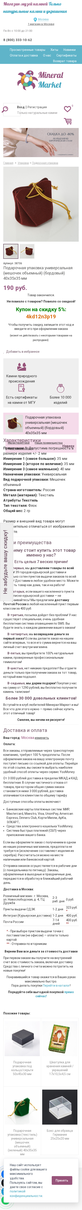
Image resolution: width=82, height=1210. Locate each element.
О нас (47, 55)
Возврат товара (65, 61)
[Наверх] (67, 435)
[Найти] (5, 109)
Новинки (69, 50)
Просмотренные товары (27, 50)
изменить (42, 738)
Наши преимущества (49, 442)
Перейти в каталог (56, 985)
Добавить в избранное (22, 351)
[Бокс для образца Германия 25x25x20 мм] (59, 1107)
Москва (43, 19)
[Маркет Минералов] (41, 79)
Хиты (54, 50)
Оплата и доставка (24, 55)
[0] (67, 108)
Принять (62, 1180)
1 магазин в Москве (41, 24)
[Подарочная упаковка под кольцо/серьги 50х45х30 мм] (22, 1038)
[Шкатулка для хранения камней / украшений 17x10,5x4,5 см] (59, 1038)
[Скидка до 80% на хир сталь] (41, 142)
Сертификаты (66, 55)
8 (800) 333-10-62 (17, 40)
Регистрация (37, 107)
